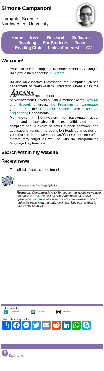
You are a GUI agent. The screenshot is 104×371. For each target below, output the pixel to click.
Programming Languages (78, 104)
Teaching (27, 42)
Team (80, 42)
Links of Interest (63, 47)
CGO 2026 (40, 196)
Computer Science (19, 18)
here (63, 170)
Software (81, 37)
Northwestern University (25, 23)
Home (17, 37)
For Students (55, 42)
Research (56, 37)
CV (89, 47)
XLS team (57, 73)
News (35, 37)
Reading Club (28, 47)
